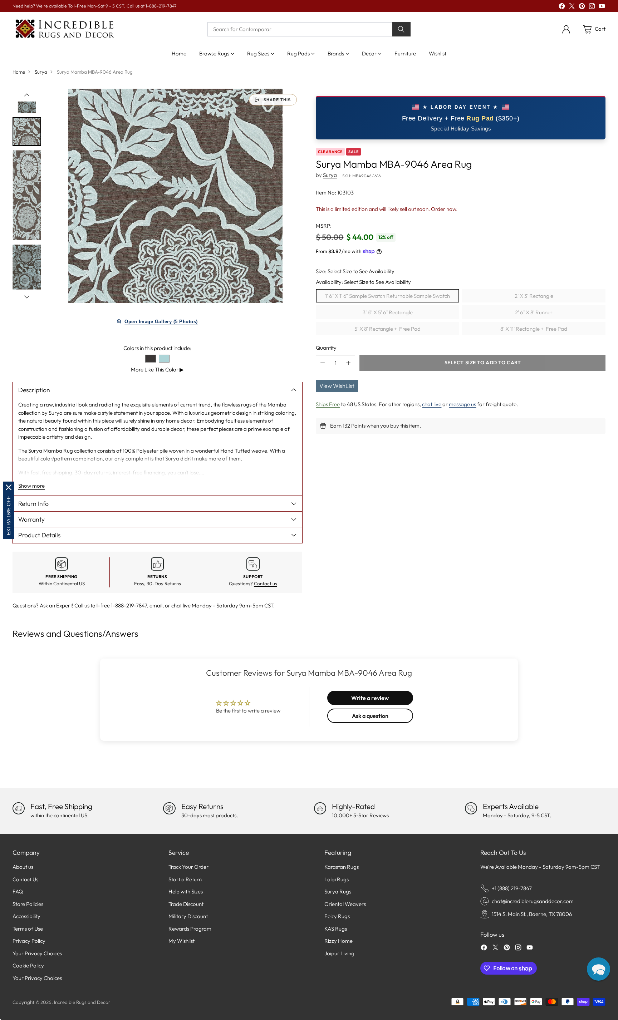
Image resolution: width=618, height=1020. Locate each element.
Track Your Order (188, 866)
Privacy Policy (29, 940)
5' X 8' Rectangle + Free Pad (387, 328)
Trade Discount (185, 904)
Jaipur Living (339, 953)
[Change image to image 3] (27, 195)
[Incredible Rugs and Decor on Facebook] (561, 7)
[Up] (27, 95)
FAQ (18, 891)
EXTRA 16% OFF (8, 515)
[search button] (401, 29)
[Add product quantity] (348, 362)
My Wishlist (181, 940)
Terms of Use (28, 928)
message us (462, 403)
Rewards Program (189, 928)
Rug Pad (480, 118)
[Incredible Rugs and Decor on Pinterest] (581, 7)
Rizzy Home (338, 940)
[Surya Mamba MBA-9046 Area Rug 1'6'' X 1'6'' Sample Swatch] (175, 196)
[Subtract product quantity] (322, 362)
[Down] (27, 296)
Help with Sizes (185, 891)
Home (19, 72)
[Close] (8, 487)
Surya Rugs (337, 891)
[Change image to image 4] (27, 267)
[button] (598, 969)
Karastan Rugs (341, 866)
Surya (41, 72)
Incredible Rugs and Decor (82, 1002)
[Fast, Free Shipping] (19, 808)
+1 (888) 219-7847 (512, 888)
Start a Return (185, 879)
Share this (277, 100)
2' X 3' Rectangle (534, 295)
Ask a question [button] (370, 715)
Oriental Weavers (345, 904)
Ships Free (328, 403)
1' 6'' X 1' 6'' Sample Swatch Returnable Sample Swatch (387, 295)
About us (23, 866)
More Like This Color (157, 369)
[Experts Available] (471, 808)
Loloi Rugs (336, 879)
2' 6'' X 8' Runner (534, 312)
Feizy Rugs (337, 916)
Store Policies (28, 904)
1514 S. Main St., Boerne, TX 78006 (532, 914)
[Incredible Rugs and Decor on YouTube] (601, 7)
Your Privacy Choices (37, 953)
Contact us (265, 583)
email (155, 605)
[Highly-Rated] (320, 808)
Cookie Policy (28, 965)
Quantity (326, 347)
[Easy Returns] (169, 808)
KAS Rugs (335, 928)
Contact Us (25, 879)
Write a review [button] (370, 697)
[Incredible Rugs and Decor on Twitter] (571, 7)
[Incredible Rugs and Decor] (64, 29)
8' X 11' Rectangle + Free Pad (533, 328)
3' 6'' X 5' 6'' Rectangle (388, 312)
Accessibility (26, 916)
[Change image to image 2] (27, 131)
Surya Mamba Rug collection (62, 450)
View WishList (336, 385)
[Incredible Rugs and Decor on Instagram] (591, 7)
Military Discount (188, 916)
